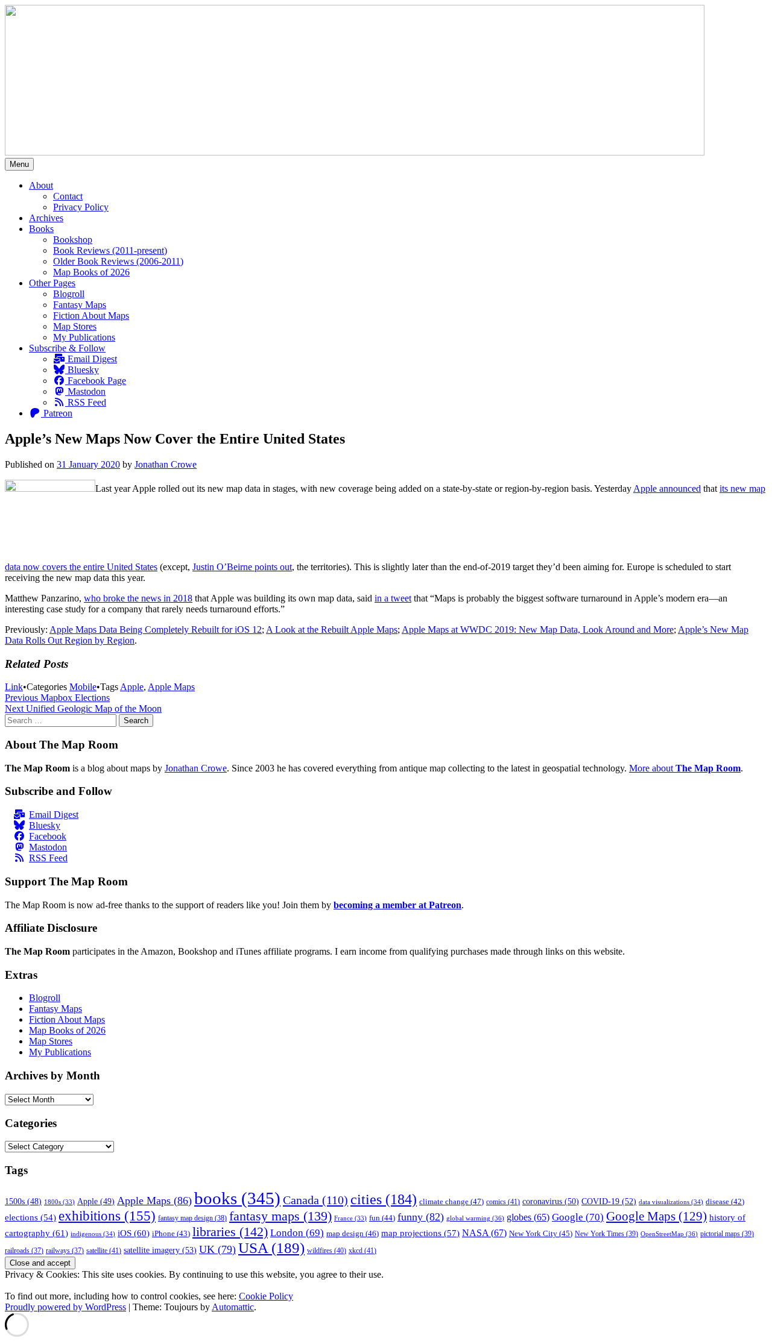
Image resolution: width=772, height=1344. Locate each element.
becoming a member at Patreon (397, 905)
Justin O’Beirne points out (242, 567)
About (41, 185)
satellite (103, 1250)
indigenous (93, 1233)
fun (382, 1218)
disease (725, 1202)
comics (503, 1202)
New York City (540, 1233)
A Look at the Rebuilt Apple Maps (331, 629)
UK (217, 1249)
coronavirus (550, 1201)
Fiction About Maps (91, 315)
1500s (23, 1201)
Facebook (47, 836)
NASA (484, 1233)
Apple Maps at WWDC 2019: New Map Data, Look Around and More (538, 629)
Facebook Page (95, 380)
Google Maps (656, 1216)
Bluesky (82, 370)
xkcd (362, 1250)
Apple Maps (171, 687)
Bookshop (72, 239)
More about (685, 768)
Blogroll (68, 294)
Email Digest (91, 359)
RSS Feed (85, 402)
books (237, 1198)
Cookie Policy (266, 1296)
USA (271, 1248)
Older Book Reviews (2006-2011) (118, 261)
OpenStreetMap (669, 1233)
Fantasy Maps (79, 305)
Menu (19, 164)
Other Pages (52, 283)
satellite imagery (160, 1250)
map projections (420, 1233)
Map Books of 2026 (91, 272)
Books (41, 229)
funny (420, 1217)
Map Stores (74, 326)
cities (383, 1199)
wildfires (326, 1250)
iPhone (171, 1233)
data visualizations (671, 1201)
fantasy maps (280, 1215)
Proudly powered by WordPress (65, 1307)
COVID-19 (608, 1201)
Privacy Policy (81, 207)
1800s (59, 1202)
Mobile (82, 687)
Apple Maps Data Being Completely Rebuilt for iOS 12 (155, 629)
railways (65, 1251)
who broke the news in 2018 (138, 598)
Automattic (233, 1307)
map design (352, 1233)
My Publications (84, 337)
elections (30, 1217)
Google (578, 1217)
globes (528, 1217)
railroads (24, 1251)
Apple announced (667, 488)
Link (14, 687)
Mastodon (85, 391)
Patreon (56, 413)
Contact (68, 196)
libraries (230, 1231)
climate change (451, 1201)
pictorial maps (727, 1233)
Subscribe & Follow (67, 348)
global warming (475, 1218)
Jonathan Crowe (165, 464)
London (297, 1233)
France (350, 1218)
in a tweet (393, 598)
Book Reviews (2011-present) (110, 250)
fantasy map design (192, 1218)
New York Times (606, 1233)
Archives (46, 218)
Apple (132, 687)
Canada (315, 1200)
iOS (134, 1233)
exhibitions (107, 1215)
